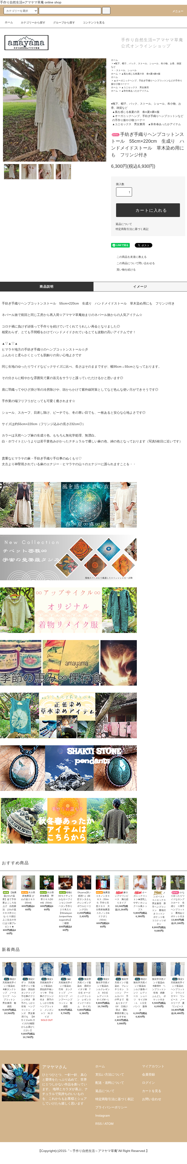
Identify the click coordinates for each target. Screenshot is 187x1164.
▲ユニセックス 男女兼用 (135, 87)
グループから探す (64, 22)
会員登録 (148, 1074)
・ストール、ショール (125, 70)
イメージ (140, 286)
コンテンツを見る (94, 22)
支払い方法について (109, 1074)
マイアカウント (153, 1066)
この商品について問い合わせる (136, 263)
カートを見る (151, 1091)
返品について (124, 224)
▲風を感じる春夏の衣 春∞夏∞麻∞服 (140, 73)
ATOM (109, 1123)
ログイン (148, 1082)
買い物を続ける (126, 269)
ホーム (9, 22)
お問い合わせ (151, 1099)
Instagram (102, 1115)
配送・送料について (109, 1082)
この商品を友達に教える (132, 256)
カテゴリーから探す (33, 22)
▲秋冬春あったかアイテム (135, 91)
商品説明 (47, 286)
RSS (98, 1123)
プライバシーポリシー (111, 1107)
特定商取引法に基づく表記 (132, 229)
